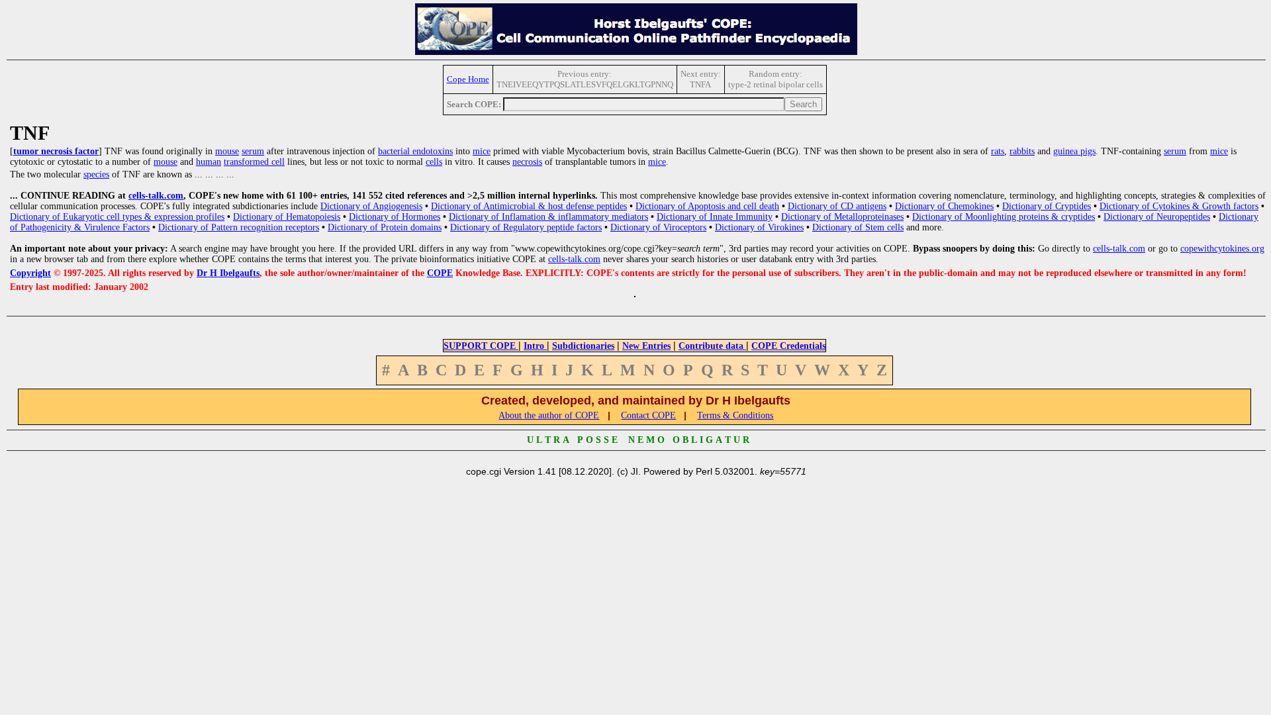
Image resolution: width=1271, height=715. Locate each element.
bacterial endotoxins (415, 151)
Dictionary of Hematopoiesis (286, 217)
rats (997, 151)
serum (253, 151)
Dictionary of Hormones (394, 217)
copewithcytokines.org (1222, 249)
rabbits (1022, 151)
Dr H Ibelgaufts (228, 273)
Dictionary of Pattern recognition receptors (238, 227)
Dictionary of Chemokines (944, 206)
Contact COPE (648, 415)
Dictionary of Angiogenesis (371, 206)
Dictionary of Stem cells (858, 227)
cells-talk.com (155, 196)
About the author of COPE (548, 415)
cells (434, 162)
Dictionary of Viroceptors (658, 227)
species (96, 174)
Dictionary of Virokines (759, 227)
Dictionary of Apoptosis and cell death (707, 206)
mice (482, 151)
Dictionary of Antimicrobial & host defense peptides (529, 206)
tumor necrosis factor (56, 151)
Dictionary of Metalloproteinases (842, 217)
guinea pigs (1074, 151)
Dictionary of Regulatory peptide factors (526, 227)
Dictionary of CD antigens (837, 206)
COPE (440, 273)
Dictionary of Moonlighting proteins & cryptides (1003, 217)
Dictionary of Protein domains (385, 227)
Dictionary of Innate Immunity (715, 217)
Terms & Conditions (735, 415)
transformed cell (254, 162)
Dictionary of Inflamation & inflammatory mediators (548, 217)
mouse (227, 151)
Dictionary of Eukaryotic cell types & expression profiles (117, 217)
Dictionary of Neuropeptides (1157, 217)
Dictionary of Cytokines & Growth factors (1179, 206)
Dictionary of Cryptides (1046, 206)
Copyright (30, 273)
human (208, 162)
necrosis (527, 162)
